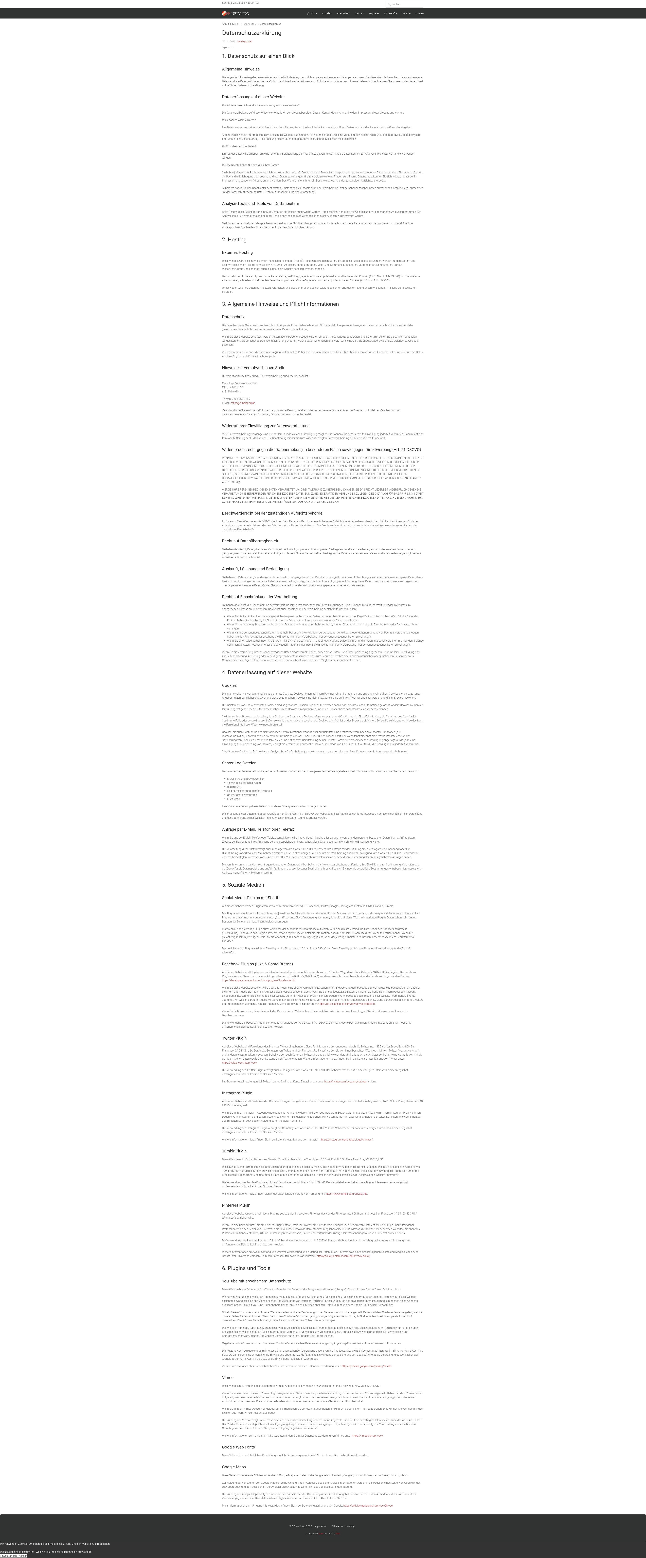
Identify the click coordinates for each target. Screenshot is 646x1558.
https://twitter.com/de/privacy (239, 1062)
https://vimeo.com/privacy (367, 1435)
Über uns (359, 13)
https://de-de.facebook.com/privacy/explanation (346, 1003)
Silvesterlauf (343, 13)
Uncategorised (244, 41)
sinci (321, 1533)
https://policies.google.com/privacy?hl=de (366, 1366)
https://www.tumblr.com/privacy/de (346, 1193)
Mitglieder (374, 13)
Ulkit (337, 1533)
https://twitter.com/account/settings (345, 1081)
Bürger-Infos (390, 13)
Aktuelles (327, 13)
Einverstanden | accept (13, 1555)
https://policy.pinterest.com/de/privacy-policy (343, 1256)
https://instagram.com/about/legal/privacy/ (347, 1139)
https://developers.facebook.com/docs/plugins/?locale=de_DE (258, 980)
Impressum (320, 1526)
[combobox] (404, 4)
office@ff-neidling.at (243, 403)
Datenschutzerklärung (343, 1526)
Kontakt (420, 13)
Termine (406, 13)
